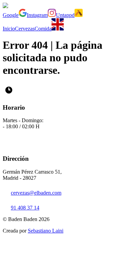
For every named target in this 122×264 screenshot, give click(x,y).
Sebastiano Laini (45, 231)
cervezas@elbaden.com (36, 193)
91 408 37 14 (25, 208)
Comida (43, 28)
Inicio (9, 28)
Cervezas (25, 28)
